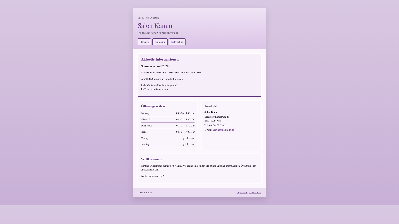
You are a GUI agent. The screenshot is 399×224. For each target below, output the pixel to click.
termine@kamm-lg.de (223, 129)
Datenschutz (177, 41)
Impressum (160, 41)
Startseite (144, 41)
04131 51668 (219, 125)
